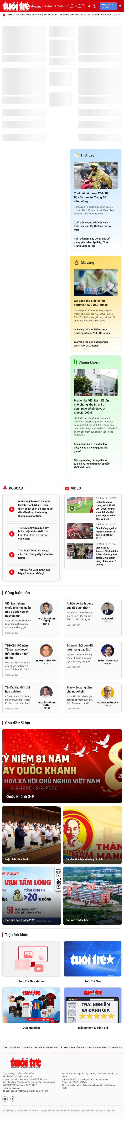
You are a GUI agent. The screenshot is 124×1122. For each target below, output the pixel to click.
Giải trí (117, 15)
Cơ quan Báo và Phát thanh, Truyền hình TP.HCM (25, 1091)
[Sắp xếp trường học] (92, 896)
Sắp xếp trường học (77, 920)
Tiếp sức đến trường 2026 (20, 920)
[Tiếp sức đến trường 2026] (31, 896)
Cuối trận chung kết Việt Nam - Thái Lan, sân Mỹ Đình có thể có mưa (92, 226)
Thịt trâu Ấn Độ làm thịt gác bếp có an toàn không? (34, 571)
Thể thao (100, 498)
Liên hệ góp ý (110, 1085)
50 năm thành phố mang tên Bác (84, 859)
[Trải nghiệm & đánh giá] (93, 1005)
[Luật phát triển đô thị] (31, 835)
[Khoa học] (36, 6)
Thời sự (35, 15)
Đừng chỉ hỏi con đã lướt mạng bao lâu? (80, 647)
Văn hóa (109, 15)
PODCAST (17, 488)
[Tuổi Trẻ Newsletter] (31, 959)
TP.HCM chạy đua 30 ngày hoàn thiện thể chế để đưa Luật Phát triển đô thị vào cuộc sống (33, 533)
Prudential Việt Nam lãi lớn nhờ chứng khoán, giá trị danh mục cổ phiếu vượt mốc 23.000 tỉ (91, 407)
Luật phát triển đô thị (17, 859)
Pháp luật (52, 15)
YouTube (61, 6)
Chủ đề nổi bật (17, 723)
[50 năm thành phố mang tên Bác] (92, 835)
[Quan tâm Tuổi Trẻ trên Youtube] (5, 1099)
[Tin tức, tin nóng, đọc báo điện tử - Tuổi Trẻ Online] (16, 6)
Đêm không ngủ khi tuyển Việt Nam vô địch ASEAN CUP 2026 (106, 533)
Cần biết (71, 6)
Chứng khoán (89, 362)
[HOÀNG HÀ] (108, 610)
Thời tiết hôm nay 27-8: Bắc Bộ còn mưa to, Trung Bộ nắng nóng (92, 197)
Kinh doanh (63, 15)
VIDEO (76, 488)
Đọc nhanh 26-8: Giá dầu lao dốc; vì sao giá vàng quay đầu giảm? (91, 448)
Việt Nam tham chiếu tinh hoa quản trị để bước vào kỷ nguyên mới (18, 610)
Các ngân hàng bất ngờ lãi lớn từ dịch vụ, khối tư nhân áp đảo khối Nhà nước (92, 464)
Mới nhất (11, 15)
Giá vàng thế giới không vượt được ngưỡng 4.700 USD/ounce (92, 331)
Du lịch (87, 15)
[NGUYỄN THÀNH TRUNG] (46, 610)
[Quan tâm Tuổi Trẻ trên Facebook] (12, 1099)
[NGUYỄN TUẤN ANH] (108, 694)
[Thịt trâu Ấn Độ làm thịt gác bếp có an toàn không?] (12, 572)
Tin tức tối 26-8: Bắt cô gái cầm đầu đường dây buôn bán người (35, 554)
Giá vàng (87, 263)
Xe (82, 15)
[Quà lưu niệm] (31, 1005)
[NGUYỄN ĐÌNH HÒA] (46, 652)
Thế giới (43, 15)
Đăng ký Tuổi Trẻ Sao (107, 6)
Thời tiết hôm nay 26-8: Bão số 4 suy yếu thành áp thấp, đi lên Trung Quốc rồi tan (92, 242)
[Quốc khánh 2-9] (62, 766)
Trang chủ (7, 1047)
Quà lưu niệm (31, 1028)
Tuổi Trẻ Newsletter (31, 981)
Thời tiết (87, 155)
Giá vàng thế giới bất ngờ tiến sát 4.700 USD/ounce (91, 343)
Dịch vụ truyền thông (71, 1085)
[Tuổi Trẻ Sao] (93, 959)
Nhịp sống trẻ (98, 15)
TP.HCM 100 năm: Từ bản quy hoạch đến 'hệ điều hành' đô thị (17, 652)
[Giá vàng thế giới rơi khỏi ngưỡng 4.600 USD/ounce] (96, 282)
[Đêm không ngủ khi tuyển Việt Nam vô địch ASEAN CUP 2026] (80, 531)
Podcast (48, 6)
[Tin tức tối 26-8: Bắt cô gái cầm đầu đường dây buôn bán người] (12, 555)
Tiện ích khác (16, 935)
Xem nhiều (20, 15)
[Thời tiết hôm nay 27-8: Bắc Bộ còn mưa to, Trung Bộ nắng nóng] (96, 175)
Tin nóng (100, 544)
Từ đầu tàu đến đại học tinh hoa (17, 689)
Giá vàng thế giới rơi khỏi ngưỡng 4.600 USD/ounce (91, 303)
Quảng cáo (81, 6)
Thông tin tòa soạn (11, 1088)
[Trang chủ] (3, 15)
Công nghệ (74, 15)
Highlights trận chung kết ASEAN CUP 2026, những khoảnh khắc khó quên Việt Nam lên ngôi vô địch (106, 510)
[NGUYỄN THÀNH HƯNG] (46, 694)
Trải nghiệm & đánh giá (93, 1028)
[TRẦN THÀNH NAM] (108, 652)
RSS (65, 1088)
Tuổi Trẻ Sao (93, 981)
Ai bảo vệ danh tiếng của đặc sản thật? (80, 605)
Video (28, 15)
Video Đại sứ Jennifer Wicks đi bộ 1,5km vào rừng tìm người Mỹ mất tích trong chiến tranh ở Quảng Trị (107, 556)
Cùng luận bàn (17, 593)
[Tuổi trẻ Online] (26, 1062)
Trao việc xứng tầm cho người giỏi (79, 689)
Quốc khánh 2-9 (20, 796)
